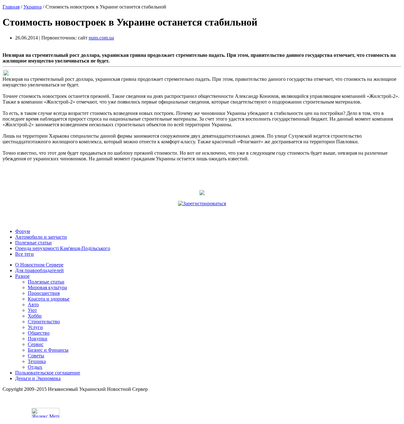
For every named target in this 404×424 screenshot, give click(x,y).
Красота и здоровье (48, 299)
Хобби (35, 316)
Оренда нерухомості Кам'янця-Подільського (62, 248)
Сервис (36, 344)
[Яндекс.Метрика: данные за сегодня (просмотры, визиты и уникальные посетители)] (45, 413)
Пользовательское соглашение (47, 372)
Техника (37, 361)
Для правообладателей (39, 270)
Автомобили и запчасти (41, 237)
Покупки (37, 338)
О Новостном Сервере (39, 264)
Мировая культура (47, 287)
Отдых (35, 367)
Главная (11, 6)
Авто (33, 304)
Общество (39, 333)
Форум (22, 231)
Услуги (35, 327)
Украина (32, 6)
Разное (22, 276)
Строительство (44, 321)
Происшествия (44, 293)
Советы (36, 355)
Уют (32, 310)
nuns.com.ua (101, 37)
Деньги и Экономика (38, 378)
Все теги (24, 254)
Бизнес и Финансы (48, 350)
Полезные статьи (33, 242)
